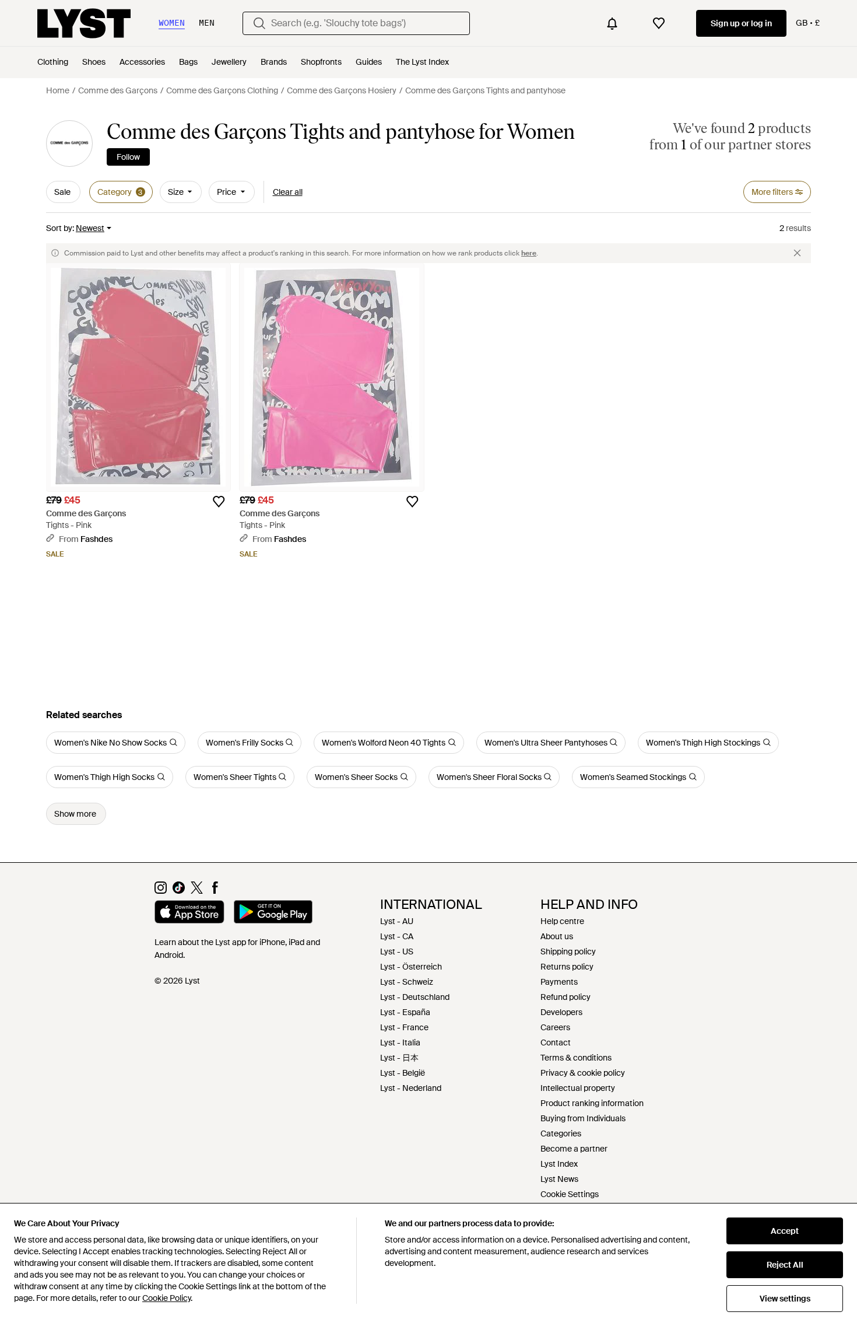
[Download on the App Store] (189, 913)
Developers (561, 1012)
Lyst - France (404, 1027)
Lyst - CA (396, 936)
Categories (560, 1133)
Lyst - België (402, 1073)
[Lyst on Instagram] (160, 891)
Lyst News (559, 1179)
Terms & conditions (576, 1057)
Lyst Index (559, 1164)
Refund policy (565, 997)
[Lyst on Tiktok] (179, 891)
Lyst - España (405, 1012)
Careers (555, 1027)
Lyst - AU (396, 921)
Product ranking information (592, 1103)
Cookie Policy (166, 1298)
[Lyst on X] (197, 891)
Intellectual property (577, 1088)
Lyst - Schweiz (406, 982)
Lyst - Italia (400, 1042)
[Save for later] (218, 501)
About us (556, 936)
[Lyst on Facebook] (215, 891)
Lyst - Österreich (411, 966)
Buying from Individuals (583, 1118)
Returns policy (566, 966)
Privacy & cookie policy (582, 1073)
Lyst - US (396, 951)
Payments (559, 982)
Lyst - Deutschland (414, 997)
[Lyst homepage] (84, 23)
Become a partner (573, 1148)
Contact (555, 1042)
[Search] (259, 23)
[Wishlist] (658, 23)
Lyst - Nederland (410, 1088)
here (528, 253)
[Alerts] (612, 23)
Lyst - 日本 (399, 1057)
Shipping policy (568, 951)
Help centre (562, 921)
